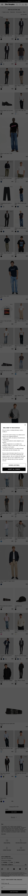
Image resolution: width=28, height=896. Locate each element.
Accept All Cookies (14, 469)
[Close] (25, 425)
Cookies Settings (14, 465)
